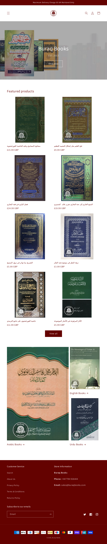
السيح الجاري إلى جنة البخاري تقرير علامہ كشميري (73, 204)
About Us (11, 479)
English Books (78, 393)
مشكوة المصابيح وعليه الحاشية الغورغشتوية (23, 146)
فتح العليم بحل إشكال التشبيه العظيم (68, 146)
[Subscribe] (50, 514)
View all (54, 333)
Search (10, 473)
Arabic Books (14, 444)
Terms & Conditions (16, 491)
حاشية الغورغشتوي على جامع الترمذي (21, 321)
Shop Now (53, 63)
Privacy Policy (13, 485)
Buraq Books (56, 538)
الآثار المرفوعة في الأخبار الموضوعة (68, 321)
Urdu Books (76, 444)
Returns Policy (13, 498)
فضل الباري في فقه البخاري (17, 204)
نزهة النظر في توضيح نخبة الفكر (66, 263)
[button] (8, 13)
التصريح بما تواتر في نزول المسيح (20, 263)
